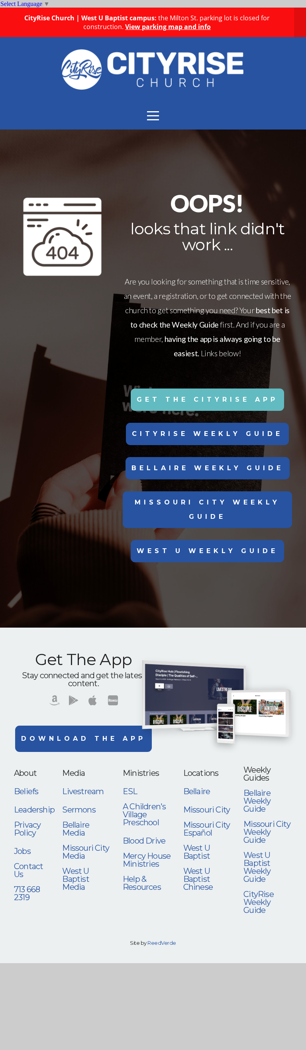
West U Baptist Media (75, 879)
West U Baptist (196, 852)
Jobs (22, 851)
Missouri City (206, 809)
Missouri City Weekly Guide (207, 509)
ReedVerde (161, 943)
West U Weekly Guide (207, 551)
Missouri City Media (85, 852)
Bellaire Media (75, 829)
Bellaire (196, 791)
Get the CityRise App (207, 399)
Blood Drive (144, 841)
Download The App (83, 738)
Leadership (34, 809)
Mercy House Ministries (147, 860)
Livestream (83, 791)
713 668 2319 (27, 893)
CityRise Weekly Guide (207, 434)
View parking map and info (168, 26)
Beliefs (26, 791)
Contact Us (28, 870)
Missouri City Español (206, 829)
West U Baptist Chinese (198, 879)
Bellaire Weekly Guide (207, 468)
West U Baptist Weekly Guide (257, 867)
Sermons (78, 809)
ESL (130, 791)
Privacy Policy (27, 829)
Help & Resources (142, 883)
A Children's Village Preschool (144, 814)
